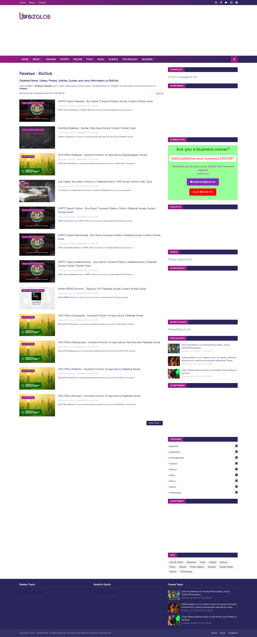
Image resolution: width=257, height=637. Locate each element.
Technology (203, 492)
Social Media (226, 567)
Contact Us (233, 633)
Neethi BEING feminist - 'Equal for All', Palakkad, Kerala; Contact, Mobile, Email (102, 289)
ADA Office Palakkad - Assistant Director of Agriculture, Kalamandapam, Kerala (102, 155)
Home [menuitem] (25, 59)
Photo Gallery (197, 567)
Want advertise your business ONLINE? (203, 158)
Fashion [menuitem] (51, 59)
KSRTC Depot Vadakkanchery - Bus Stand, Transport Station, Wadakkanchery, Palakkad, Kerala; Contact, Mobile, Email (107, 264)
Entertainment (203, 458)
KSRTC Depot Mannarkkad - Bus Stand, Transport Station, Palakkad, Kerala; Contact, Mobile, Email (109, 237)
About (32, 2)
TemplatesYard (105, 633)
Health (212, 562)
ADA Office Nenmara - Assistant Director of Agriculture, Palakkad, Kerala (99, 396)
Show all (159, 93)
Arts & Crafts (176, 562)
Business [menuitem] (147, 59)
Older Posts (154, 423)
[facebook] (221, 2)
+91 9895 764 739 (204, 192)
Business (203, 446)
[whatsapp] (216, 2)
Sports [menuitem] (64, 59)
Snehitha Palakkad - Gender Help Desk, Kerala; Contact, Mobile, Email (97, 128)
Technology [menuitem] (129, 59)
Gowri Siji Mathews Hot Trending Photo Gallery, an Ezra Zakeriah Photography (206, 346)
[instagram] (231, 2)
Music (203, 475)
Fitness (203, 469)
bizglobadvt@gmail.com (203, 181)
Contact (42, 2)
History (223, 562)
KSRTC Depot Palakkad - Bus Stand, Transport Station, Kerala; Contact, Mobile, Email (105, 101)
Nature (182, 567)
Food (202, 562)
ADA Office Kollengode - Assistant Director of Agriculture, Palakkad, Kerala (100, 315)
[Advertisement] (183, 30)
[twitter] (226, 2)
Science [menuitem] (113, 59)
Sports (203, 487)
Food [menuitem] (90, 59)
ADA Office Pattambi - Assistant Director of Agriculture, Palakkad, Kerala (99, 369)
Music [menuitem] (100, 59)
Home (22, 2)
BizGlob (186, 351)
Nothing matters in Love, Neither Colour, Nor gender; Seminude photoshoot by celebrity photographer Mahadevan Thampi (209, 359)
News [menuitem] (36, 59)
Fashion (203, 463)
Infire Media (81, 633)
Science (212, 567)
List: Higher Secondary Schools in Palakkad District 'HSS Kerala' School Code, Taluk (105, 181)
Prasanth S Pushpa (68, 106)
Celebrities (203, 452)
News (203, 481)
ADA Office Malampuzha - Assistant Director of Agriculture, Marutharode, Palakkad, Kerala (109, 342)
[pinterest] (236, 2)
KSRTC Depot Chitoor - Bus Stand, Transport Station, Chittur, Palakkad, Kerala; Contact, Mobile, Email (107, 210)
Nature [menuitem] (77, 59)
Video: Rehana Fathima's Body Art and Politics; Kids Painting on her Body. (209, 372)
